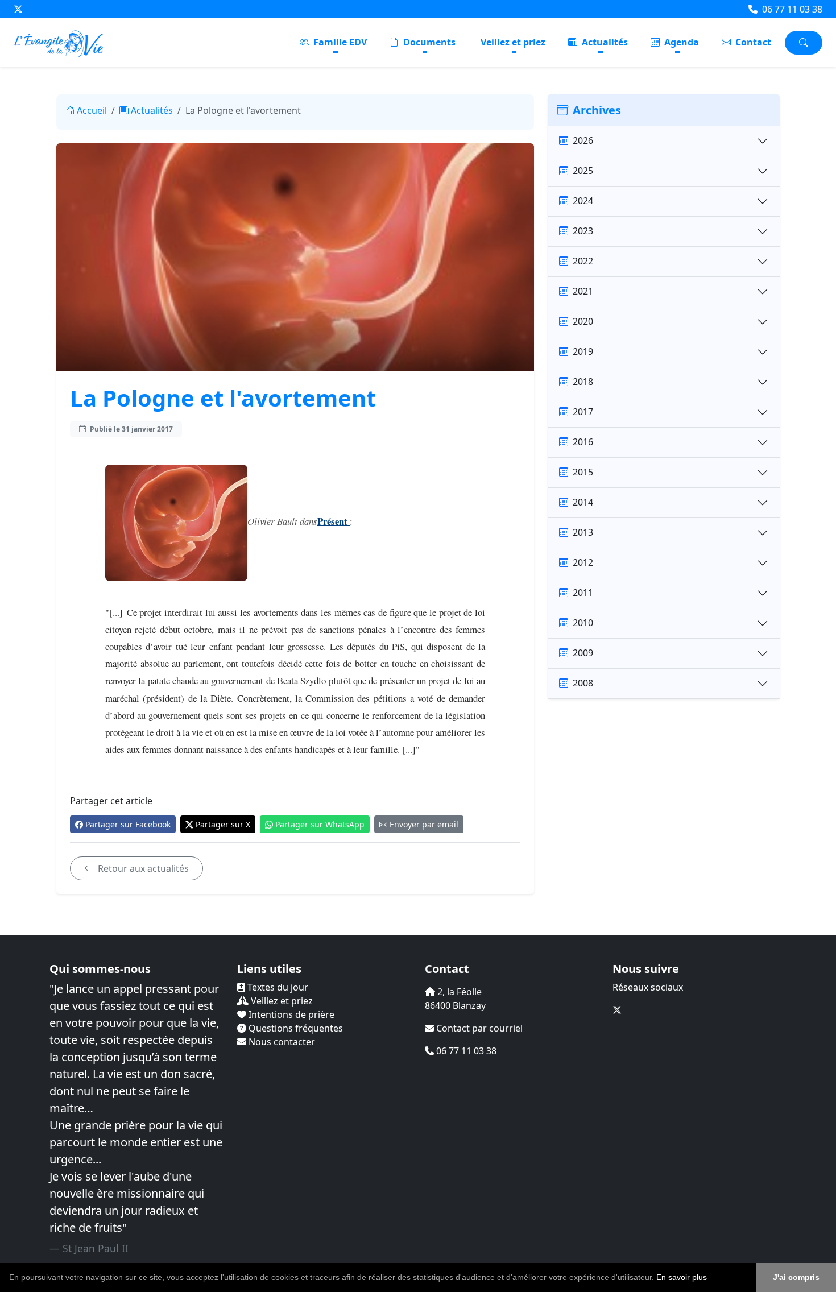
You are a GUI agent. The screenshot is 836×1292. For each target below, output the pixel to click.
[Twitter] (18, 9)
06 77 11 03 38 (791, 9)
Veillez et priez (513, 42)
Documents (428, 42)
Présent (333, 521)
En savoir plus (681, 1277)
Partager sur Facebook (128, 824)
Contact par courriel (478, 1028)
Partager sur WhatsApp (320, 824)
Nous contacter (280, 1042)
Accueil (92, 110)
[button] (711, 1278)
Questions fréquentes (294, 1028)
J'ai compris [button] (796, 1277)
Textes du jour (276, 987)
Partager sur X (223, 824)
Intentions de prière (290, 1014)
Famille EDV (339, 42)
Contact (752, 42)
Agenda (680, 42)
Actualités (604, 42)
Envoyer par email (424, 824)
